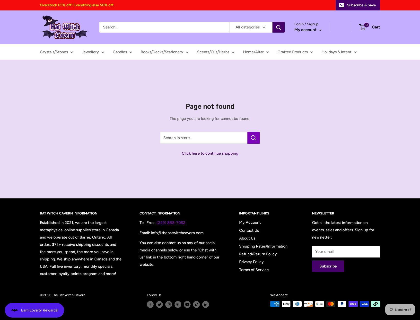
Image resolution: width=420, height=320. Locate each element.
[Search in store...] (253, 138)
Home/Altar (253, 52)
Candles (120, 52)
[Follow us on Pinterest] (178, 304)
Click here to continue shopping (210, 153)
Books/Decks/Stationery (162, 52)
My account (306, 29)
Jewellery (90, 52)
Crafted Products (293, 52)
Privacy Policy (251, 261)
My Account (250, 222)
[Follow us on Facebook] (150, 304)
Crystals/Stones (54, 52)
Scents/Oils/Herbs (213, 52)
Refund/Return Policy (258, 254)
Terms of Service (254, 269)
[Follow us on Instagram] (168, 304)
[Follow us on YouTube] (187, 304)
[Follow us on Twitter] (159, 304)
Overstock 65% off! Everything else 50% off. (77, 5)
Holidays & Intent (336, 52)
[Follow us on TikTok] (196, 304)
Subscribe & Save (361, 5)
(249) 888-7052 (171, 222)
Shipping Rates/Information (263, 246)
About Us (247, 238)
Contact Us (249, 230)
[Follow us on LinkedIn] (205, 304)
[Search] (278, 27)
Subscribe (328, 266)
